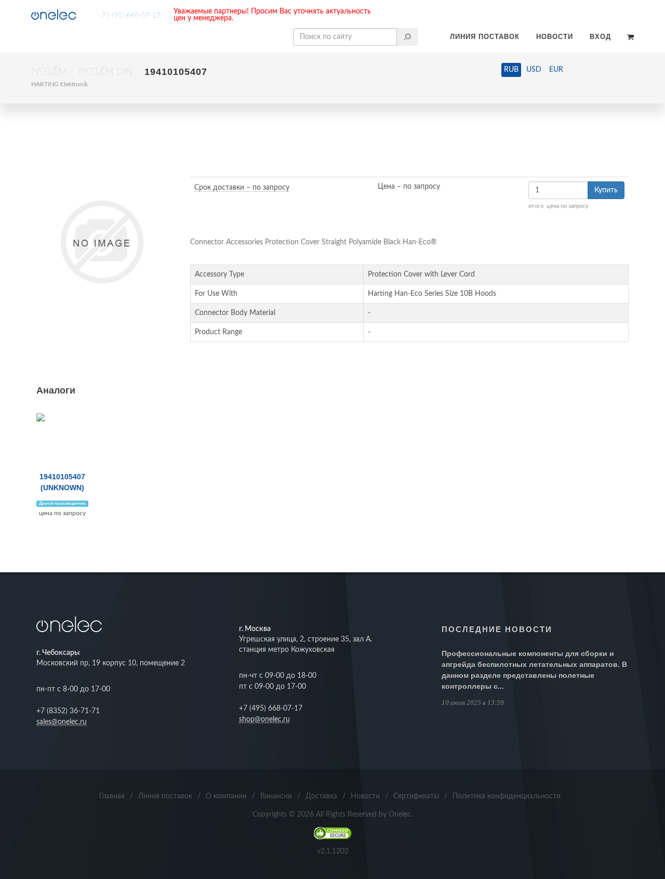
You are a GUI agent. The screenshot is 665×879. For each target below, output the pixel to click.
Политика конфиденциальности (507, 796)
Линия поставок (485, 37)
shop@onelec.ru (264, 719)
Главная (112, 796)
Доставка (321, 796)
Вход (600, 37)
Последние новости (497, 629)
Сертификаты (416, 796)
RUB (511, 69)
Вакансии (276, 796)
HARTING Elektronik (59, 84)
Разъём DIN (105, 72)
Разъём (48, 72)
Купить (606, 190)
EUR (556, 69)
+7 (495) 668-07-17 (129, 15)
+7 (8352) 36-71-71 (68, 711)
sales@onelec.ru (61, 722)
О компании (226, 796)
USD (533, 69)
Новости (554, 37)
